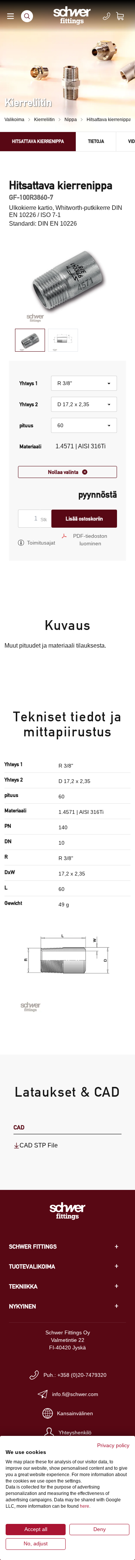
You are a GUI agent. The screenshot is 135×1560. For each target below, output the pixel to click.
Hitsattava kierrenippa (109, 119)
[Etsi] (27, 16)
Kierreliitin (44, 119)
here (84, 1506)
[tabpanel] (67, 279)
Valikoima (14, 119)
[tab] (30, 340)
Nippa (70, 119)
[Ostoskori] (125, 16)
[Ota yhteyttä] (107, 16)
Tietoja (96, 141)
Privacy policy (113, 1445)
